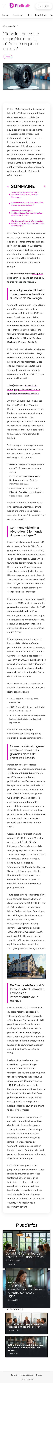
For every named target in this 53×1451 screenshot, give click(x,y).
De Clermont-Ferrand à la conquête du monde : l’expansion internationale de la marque (27, 223)
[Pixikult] (19, 6)
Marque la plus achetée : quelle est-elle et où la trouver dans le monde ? (25, 277)
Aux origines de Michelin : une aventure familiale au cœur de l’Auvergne (24, 194)
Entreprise (10, 1250)
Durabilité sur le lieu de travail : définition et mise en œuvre (25, 1256)
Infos (8, 57)
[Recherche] (40, 6)
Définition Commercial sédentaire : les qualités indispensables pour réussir (26, 1347)
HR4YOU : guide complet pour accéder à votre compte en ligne (25, 1291)
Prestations (13, 1283)
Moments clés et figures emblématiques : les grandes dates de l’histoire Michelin (26, 213)
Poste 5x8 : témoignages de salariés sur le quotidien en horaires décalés (23, 389)
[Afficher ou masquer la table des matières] (40, 186)
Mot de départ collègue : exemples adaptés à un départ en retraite (26, 1325)
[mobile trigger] (5, 6)
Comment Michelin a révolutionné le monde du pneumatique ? (27, 203)
